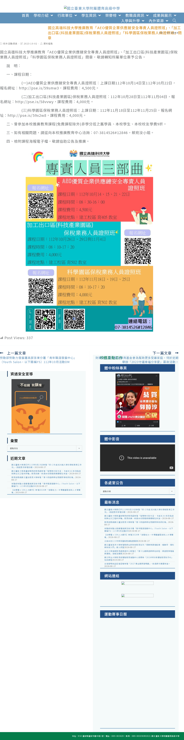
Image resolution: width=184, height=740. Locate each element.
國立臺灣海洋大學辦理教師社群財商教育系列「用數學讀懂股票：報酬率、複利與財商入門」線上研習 (139, 546)
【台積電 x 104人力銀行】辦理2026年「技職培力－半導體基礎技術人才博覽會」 (46, 491)
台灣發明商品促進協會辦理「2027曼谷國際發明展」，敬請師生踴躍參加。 (137, 563)
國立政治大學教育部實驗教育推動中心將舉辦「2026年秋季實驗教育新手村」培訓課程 (138, 558)
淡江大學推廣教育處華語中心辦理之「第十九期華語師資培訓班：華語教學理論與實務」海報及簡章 (139, 552)
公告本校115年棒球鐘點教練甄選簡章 (121, 541)
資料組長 (48, 43)
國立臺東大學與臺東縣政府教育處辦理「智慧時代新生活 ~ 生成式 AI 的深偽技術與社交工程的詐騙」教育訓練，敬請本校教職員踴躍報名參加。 (46, 472)
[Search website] (175, 20)
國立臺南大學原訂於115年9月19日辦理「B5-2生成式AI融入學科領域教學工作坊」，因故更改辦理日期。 (47, 466)
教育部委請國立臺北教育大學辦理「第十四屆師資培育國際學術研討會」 (43, 477)
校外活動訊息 (10, 43)
